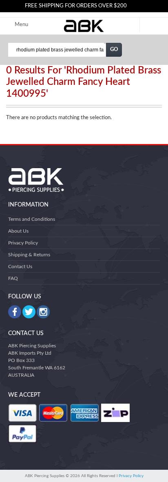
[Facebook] (14, 311)
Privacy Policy (23, 242)
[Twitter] (28, 311)
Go (114, 49)
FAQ (13, 278)
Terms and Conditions (31, 219)
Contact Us (20, 266)
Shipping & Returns (29, 254)
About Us (18, 231)
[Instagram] (43, 311)
